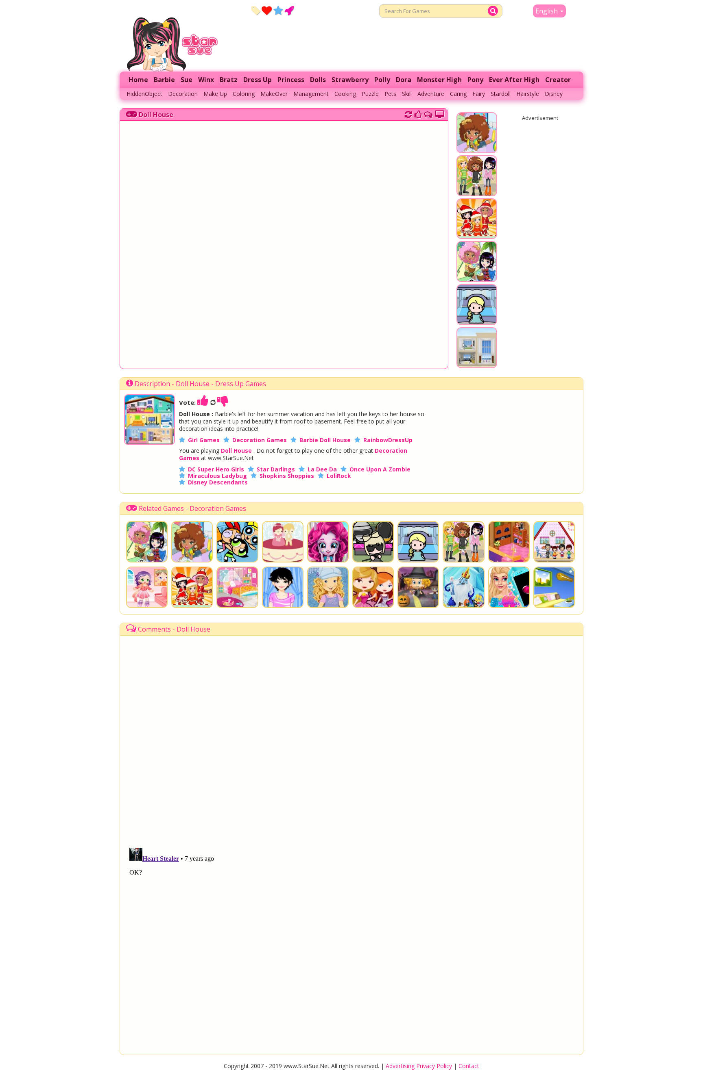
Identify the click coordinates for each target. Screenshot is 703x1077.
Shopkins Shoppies (287, 476)
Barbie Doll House (325, 440)
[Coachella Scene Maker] (373, 542)
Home (138, 79)
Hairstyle (527, 94)
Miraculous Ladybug (217, 476)
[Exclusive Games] (278, 10)
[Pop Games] (267, 10)
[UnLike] (223, 402)
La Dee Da (322, 469)
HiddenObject (144, 94)
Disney (554, 94)
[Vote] (418, 113)
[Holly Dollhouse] (328, 587)
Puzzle (370, 94)
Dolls (318, 79)
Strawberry (350, 79)
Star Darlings (276, 469)
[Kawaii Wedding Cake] (283, 542)
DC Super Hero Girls (216, 469)
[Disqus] (428, 113)
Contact (468, 1066)
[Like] (203, 402)
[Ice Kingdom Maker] (463, 587)
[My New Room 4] (477, 149)
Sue (186, 79)
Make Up (215, 94)
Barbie (164, 79)
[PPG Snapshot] (237, 542)
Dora (403, 79)
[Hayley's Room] (283, 587)
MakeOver (274, 94)
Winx (206, 79)
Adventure (430, 94)
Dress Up (257, 79)
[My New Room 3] (477, 234)
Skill (407, 94)
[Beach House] (477, 364)
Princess (290, 79)
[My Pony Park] (477, 192)
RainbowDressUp (388, 440)
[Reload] (408, 113)
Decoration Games (259, 440)
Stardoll (501, 94)
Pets (390, 94)
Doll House (156, 114)
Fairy (478, 94)
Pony (475, 79)
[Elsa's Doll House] (477, 321)
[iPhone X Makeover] (509, 587)
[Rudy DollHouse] (554, 542)
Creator (558, 79)
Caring (458, 94)
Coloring (244, 94)
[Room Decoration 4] (509, 542)
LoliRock (339, 476)
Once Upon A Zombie (379, 469)
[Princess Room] (373, 587)
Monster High (439, 79)
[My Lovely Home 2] (554, 587)
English (547, 11)
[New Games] (255, 10)
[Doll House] (149, 442)
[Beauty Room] (237, 587)
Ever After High (514, 79)
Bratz (229, 79)
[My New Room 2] (477, 278)
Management (311, 94)
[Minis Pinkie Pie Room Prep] (328, 542)
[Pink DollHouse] (147, 587)
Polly (382, 79)
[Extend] (439, 113)
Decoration (183, 94)
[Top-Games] (289, 10)
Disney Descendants (218, 482)
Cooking (345, 94)
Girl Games (204, 440)
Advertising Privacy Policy (419, 1066)
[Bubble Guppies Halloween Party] (418, 587)
